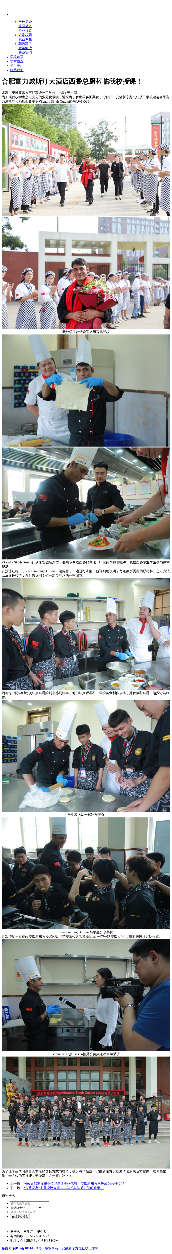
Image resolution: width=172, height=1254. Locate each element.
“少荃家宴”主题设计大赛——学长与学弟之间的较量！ (63, 1188)
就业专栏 (25, 39)
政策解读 (25, 48)
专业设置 (25, 30)
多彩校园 (25, 35)
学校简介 (25, 21)
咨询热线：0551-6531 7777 (29, 1236)
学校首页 (16, 57)
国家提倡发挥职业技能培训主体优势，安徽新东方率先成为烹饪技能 (73, 1183)
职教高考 (25, 43)
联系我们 (25, 52)
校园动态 (25, 26)
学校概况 (16, 61)
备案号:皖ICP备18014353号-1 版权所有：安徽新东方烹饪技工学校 (50, 1248)
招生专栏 (16, 65)
